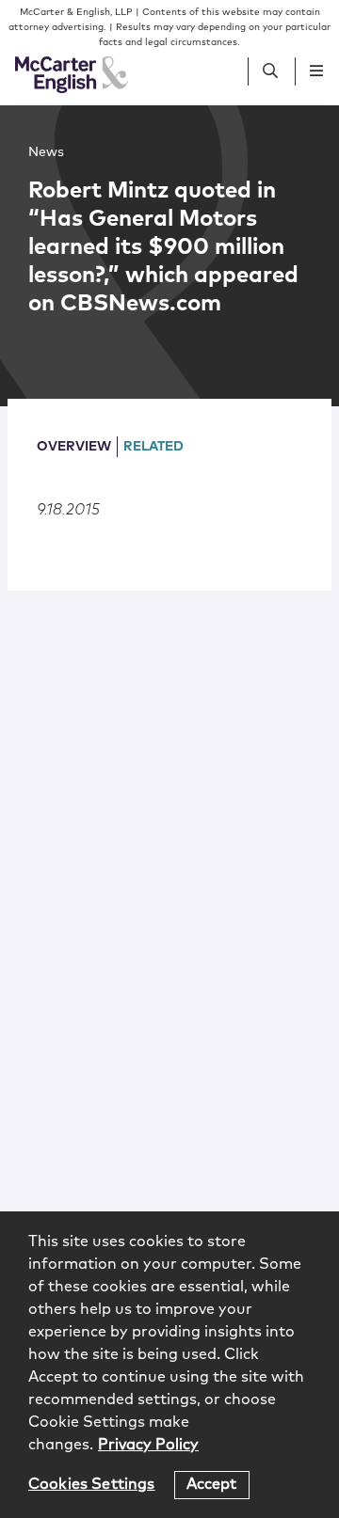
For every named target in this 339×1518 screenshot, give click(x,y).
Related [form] (153, 446)
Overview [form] (74, 446)
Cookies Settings (91, 1484)
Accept (211, 1484)
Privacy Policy (148, 1444)
